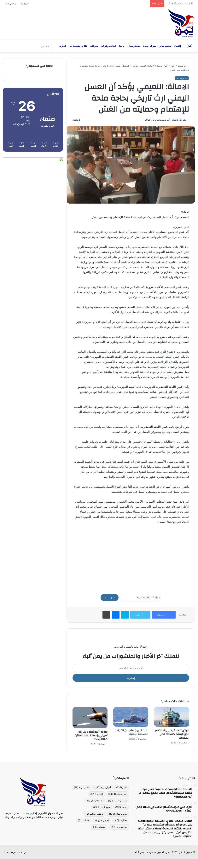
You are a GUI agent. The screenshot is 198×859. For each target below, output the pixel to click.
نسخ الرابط (109, 597)
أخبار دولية (103, 787)
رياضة (122, 45)
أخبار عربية (81, 787)
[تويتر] (35, 824)
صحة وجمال (134, 45)
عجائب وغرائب (108, 45)
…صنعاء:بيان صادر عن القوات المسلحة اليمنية (132, 732)
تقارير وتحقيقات (78, 45)
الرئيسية (24, 3)
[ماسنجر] (115, 615)
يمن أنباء (139, 852)
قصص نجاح (102, 820)
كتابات (83, 820)
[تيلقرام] (30, 824)
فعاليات (120, 820)
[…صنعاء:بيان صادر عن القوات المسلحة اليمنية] (130, 717)
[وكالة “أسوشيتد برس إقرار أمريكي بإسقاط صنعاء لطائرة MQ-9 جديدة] (90, 717)
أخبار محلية (162, 65)
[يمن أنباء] (181, 23)
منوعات (94, 45)
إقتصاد (177, 45)
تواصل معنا (11, 3)
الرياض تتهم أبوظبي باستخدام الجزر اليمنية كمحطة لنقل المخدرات (172, 734)
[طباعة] (106, 615)
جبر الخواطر (95, 800)
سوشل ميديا (149, 45)
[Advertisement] (131, 557)
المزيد (62, 45)
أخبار (189, 45)
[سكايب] (125, 615)
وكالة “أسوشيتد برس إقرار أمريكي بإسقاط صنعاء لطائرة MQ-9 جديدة (91, 735)
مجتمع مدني (165, 45)
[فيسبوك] (40, 824)
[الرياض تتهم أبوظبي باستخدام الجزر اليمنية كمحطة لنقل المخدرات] (171, 717)
